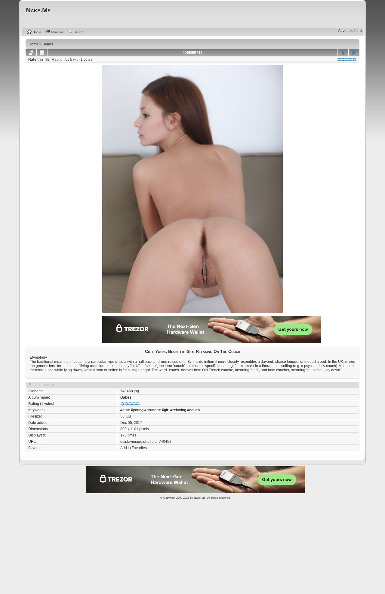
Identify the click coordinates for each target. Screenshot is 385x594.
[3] (347, 59)
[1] (339, 59)
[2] (343, 59)
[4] (351, 59)
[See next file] (354, 52)
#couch (193, 410)
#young (137, 410)
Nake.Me (199, 497)
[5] (355, 59)
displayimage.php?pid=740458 (145, 441)
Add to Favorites (133, 448)
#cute (125, 410)
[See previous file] (342, 52)
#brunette (152, 410)
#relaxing (178, 410)
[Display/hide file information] (42, 52)
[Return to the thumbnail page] (31, 52)
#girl (165, 410)
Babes (125, 397)
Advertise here (350, 31)
